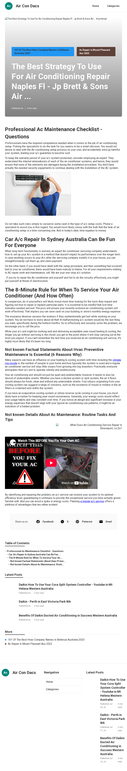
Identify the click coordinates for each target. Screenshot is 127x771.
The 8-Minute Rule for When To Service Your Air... (35, 557)
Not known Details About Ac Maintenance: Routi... (37, 564)
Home (95, 6)
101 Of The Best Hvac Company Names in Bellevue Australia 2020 (46, 639)
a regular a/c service (92, 501)
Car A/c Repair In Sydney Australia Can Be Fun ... (35, 554)
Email (109, 521)
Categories (113, 6)
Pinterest (87, 521)
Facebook (48, 521)
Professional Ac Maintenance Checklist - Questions (35, 551)
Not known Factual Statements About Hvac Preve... (37, 561)
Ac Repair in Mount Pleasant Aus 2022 (30, 643)
